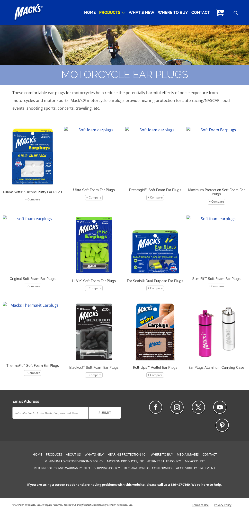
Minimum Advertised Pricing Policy (73, 461)
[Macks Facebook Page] (155, 407)
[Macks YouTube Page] (219, 407)
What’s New (141, 13)
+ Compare (32, 199)
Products (109, 13)
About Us (73, 454)
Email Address (25, 401)
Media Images (188, 454)
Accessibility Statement (195, 468)
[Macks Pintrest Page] (222, 425)
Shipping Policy (107, 468)
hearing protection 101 (127, 454)
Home (90, 13)
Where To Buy (173, 13)
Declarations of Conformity (148, 468)
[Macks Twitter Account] (198, 407)
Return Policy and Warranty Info (62, 468)
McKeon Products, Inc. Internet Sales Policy (144, 461)
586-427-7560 (180, 484)
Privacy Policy (222, 505)
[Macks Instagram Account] (177, 407)
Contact (200, 13)
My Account (195, 461)
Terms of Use (200, 505)
